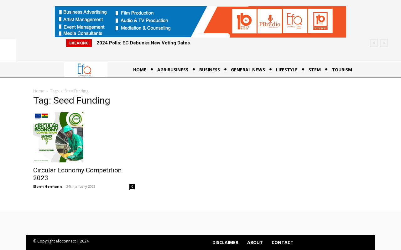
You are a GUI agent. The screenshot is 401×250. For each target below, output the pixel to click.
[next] (384, 43)
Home (38, 91)
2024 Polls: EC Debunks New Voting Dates (143, 43)
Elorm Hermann (47, 186)
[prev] (374, 43)
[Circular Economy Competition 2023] (84, 137)
